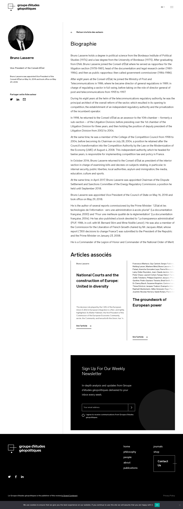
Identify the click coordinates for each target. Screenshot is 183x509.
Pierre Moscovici (167, 269)
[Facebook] (16, 477)
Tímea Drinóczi (139, 286)
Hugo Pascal (170, 289)
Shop (156, 452)
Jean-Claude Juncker (160, 272)
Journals (158, 446)
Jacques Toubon (153, 286)
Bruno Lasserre (82, 264)
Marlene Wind (152, 267)
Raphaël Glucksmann (141, 289)
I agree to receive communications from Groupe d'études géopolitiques (110, 416)
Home (127, 446)
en (162, 7)
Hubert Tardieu (169, 275)
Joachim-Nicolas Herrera (143, 292)
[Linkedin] (17, 99)
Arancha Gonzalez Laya (149, 269)
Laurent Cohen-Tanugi (153, 275)
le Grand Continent (69, 496)
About (127, 462)
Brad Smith (165, 281)
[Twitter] (11, 99)
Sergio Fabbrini (167, 264)
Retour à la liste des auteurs (89, 32)
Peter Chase (138, 275)
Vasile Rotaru (160, 292)
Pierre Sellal (171, 292)
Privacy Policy (169, 496)
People (128, 457)
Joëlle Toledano (139, 278)
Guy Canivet (155, 264)
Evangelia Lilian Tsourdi (170, 286)
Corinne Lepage (170, 284)
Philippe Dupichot (154, 278)
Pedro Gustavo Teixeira (150, 281)
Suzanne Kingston (155, 284)
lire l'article (82, 326)
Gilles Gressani (157, 289)
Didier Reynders (144, 272)
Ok (157, 505)
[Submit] (131, 407)
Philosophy (130, 452)
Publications (131, 468)
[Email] (24, 99)
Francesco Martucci (141, 264)
